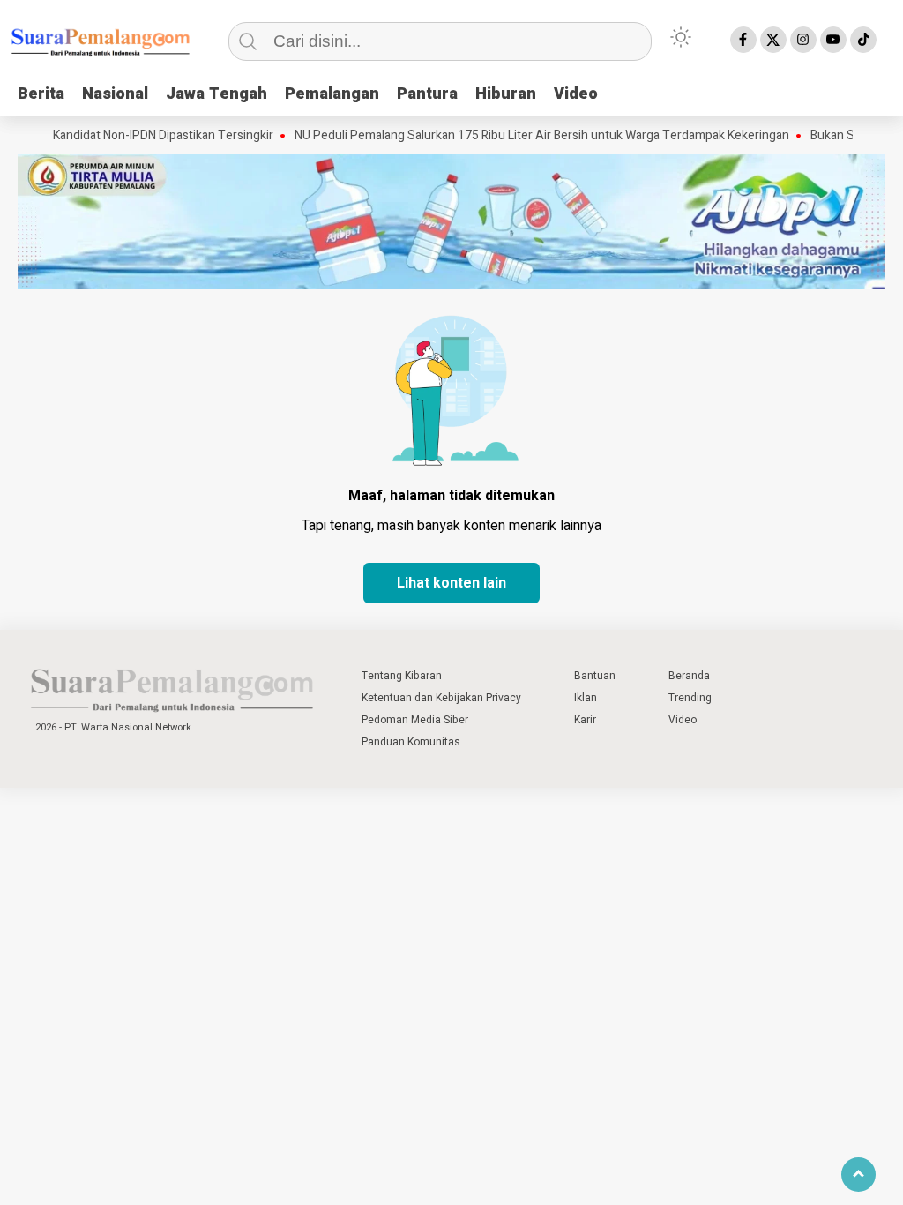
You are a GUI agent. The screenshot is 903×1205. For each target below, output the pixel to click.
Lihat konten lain (451, 583)
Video (576, 94)
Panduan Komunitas (411, 742)
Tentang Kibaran (402, 676)
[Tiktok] (863, 39)
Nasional (115, 94)
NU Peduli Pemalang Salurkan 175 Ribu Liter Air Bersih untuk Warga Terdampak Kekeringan (520, 136)
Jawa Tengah (216, 94)
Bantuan (595, 676)
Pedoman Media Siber (415, 720)
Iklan (585, 698)
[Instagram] (803, 39)
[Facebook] (743, 39)
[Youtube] (833, 39)
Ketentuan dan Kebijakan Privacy (441, 698)
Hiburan (505, 94)
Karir (585, 720)
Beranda (689, 676)
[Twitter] (773, 39)
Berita (41, 94)
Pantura (427, 94)
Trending (690, 698)
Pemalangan (332, 94)
